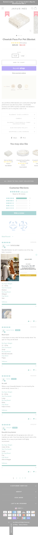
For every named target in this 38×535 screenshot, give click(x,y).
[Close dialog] (36, 254)
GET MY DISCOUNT (28, 275)
